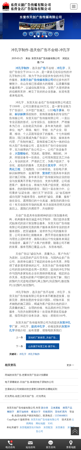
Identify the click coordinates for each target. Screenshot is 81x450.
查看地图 (71, 447)
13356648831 (61, 415)
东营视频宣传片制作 (30, 427)
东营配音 (48, 427)
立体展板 (55, 407)
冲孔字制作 (34, 353)
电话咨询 (10, 447)
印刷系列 (47, 411)
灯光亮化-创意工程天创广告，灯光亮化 (25, 396)
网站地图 (40, 423)
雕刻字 (10, 411)
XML (50, 423)
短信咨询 (30, 447)
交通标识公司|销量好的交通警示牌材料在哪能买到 (31, 389)
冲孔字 (22, 353)
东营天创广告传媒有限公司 (45, 419)
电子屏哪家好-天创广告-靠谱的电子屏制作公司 (29, 382)
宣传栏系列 (61, 411)
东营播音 (60, 427)
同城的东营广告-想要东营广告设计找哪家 (26, 375)
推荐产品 (67, 407)
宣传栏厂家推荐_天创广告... (42, 337)
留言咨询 (50, 447)
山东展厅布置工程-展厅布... (42, 346)
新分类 (44, 407)
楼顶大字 (35, 411)
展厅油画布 (23, 411)
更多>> (70, 365)
